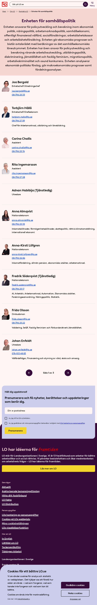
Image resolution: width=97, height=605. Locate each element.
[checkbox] (6, 418)
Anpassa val (75, 599)
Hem (4, 11)
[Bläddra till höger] (68, 372)
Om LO (12, 11)
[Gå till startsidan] (4, 4)
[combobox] (49, 4)
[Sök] (85, 4)
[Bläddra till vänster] (29, 372)
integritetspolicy (23, 599)
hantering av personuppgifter (74, 423)
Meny (92, 6)
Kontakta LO (23, 11)
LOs (61, 423)
